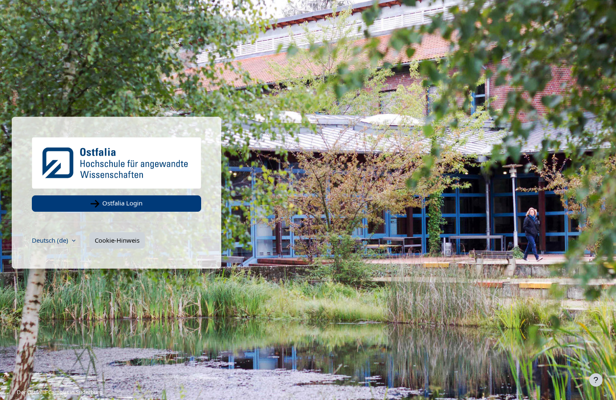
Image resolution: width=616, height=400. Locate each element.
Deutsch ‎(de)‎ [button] (51, 240)
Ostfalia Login (121, 203)
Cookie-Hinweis (117, 240)
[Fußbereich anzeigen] (596, 380)
